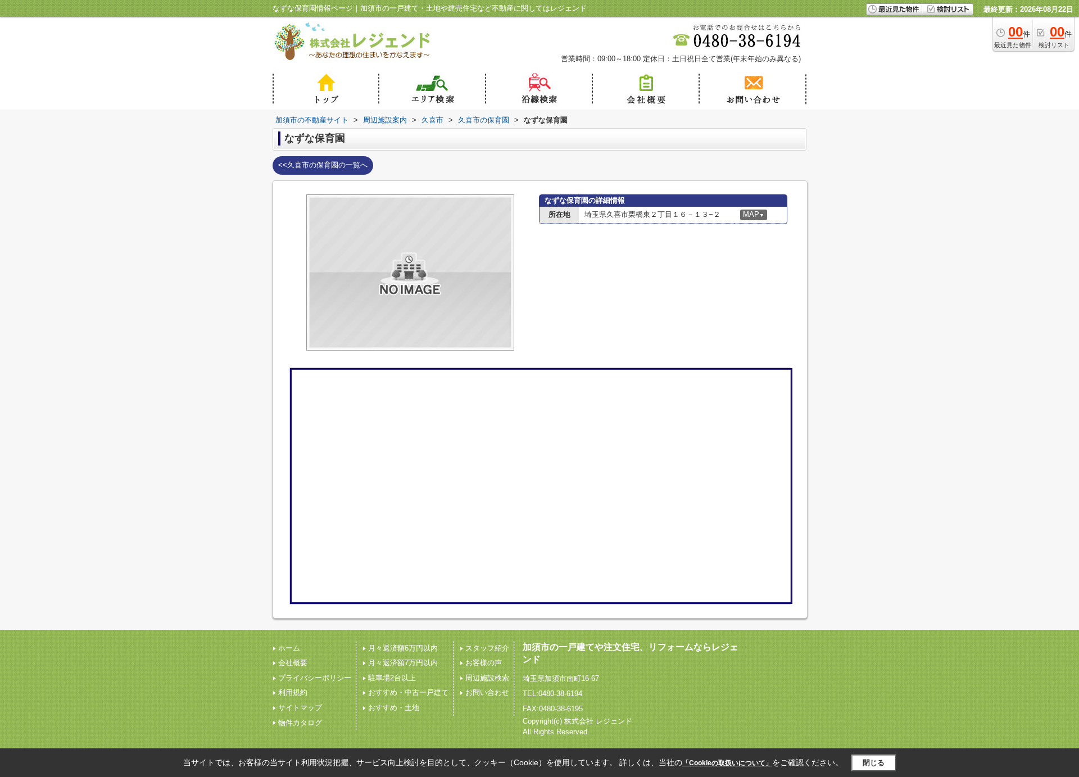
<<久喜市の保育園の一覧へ (323, 165)
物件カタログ (300, 723)
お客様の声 (483, 662)
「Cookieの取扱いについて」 (727, 763)
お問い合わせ (487, 692)
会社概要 (292, 662)
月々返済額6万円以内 (403, 648)
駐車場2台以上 (392, 678)
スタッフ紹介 (487, 648)
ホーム (289, 648)
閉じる (874, 762)
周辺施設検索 (487, 678)
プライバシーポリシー (314, 678)
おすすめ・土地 (393, 707)
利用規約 (292, 692)
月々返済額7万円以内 (403, 662)
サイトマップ (300, 707)
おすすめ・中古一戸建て (408, 692)
